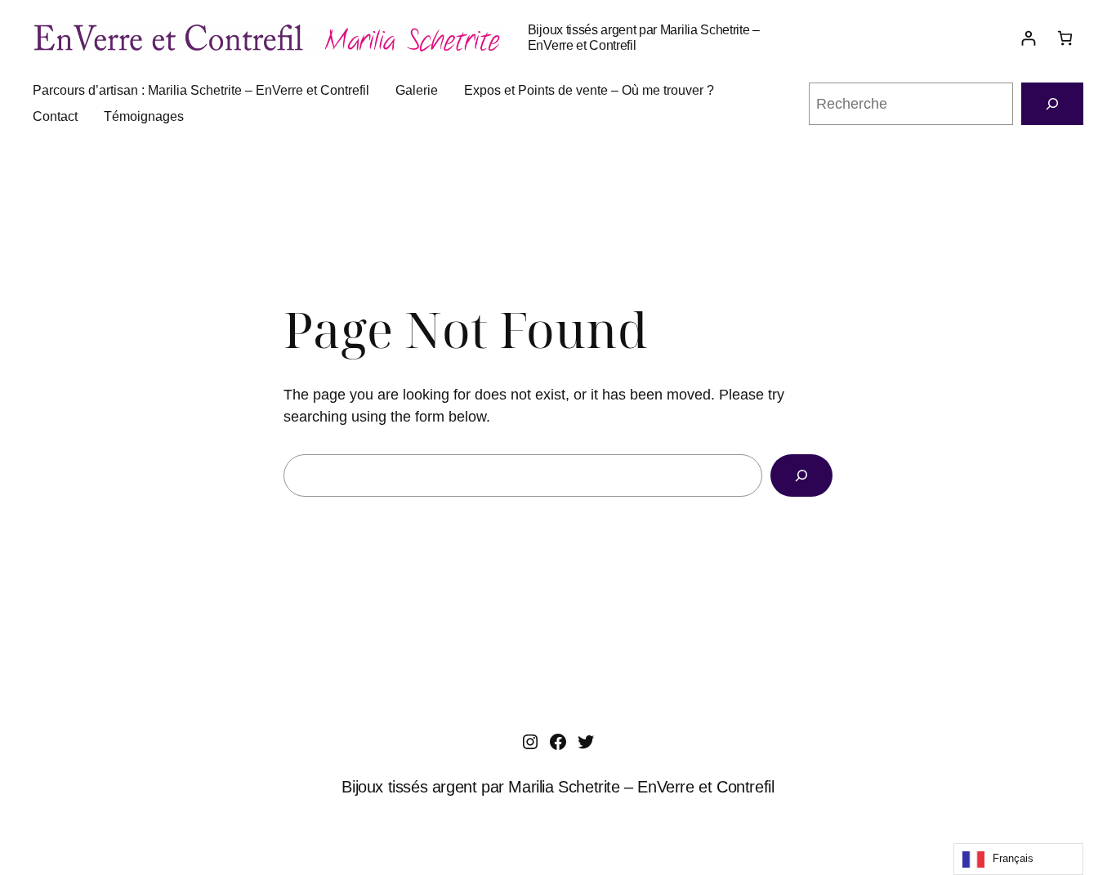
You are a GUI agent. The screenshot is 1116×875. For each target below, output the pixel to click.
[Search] (801, 475)
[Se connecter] (1028, 38)
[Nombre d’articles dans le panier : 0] (1065, 38)
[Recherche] (1052, 104)
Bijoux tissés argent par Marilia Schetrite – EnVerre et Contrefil (557, 787)
